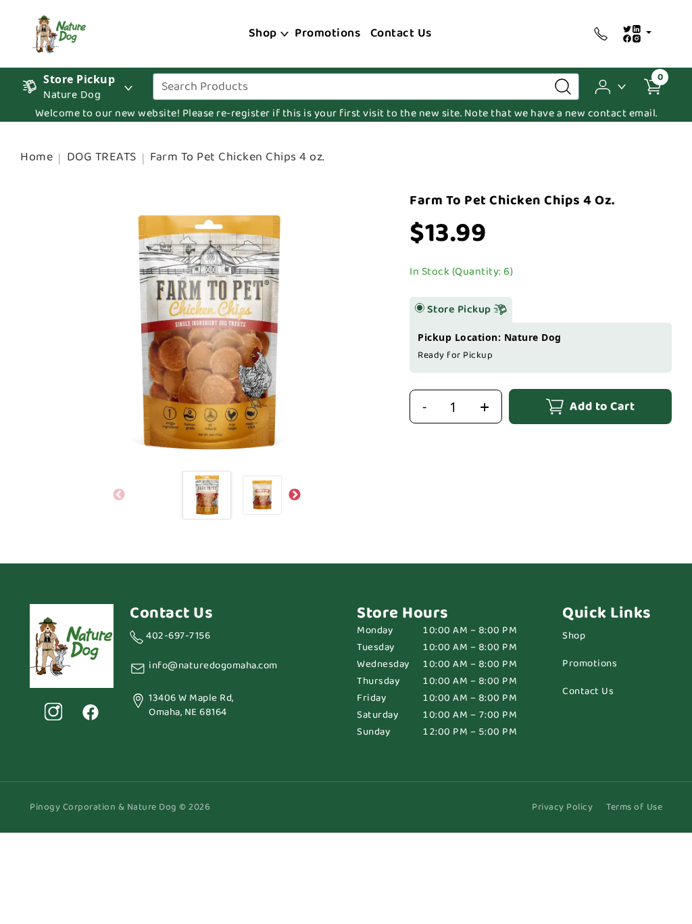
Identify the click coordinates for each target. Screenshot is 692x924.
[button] (611, 85)
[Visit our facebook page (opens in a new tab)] (90, 711)
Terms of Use (634, 807)
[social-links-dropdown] (637, 33)
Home (36, 156)
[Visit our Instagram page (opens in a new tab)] (53, 711)
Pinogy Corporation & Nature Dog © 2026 (120, 807)
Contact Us (401, 33)
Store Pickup (460, 309)
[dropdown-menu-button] (284, 34)
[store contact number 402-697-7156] (601, 34)
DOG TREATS (102, 156)
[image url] (59, 32)
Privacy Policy (562, 807)
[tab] (419, 308)
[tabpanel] (541, 348)
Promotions (327, 33)
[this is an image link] (72, 644)
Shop (263, 33)
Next (294, 495)
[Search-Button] (562, 86)
